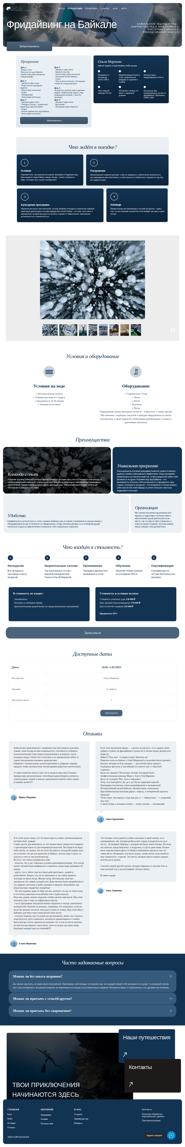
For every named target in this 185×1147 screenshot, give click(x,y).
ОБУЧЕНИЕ (47, 1109)
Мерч (9, 1118)
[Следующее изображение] (173, 330)
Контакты (147, 1109)
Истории (11, 1123)
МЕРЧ (124, 9)
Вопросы (78, 1123)
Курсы (61, 9)
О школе (104, 9)
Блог (115, 9)
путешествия (75, 9)
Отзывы (11, 1127)
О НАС (78, 1109)
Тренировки (46, 1115)
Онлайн (44, 1119)
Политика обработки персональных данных (153, 1115)
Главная (13, 1109)
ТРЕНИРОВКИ (91, 9)
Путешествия (47, 1123)
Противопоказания (151, 1120)
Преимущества (81, 1119)
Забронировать (29, 46)
